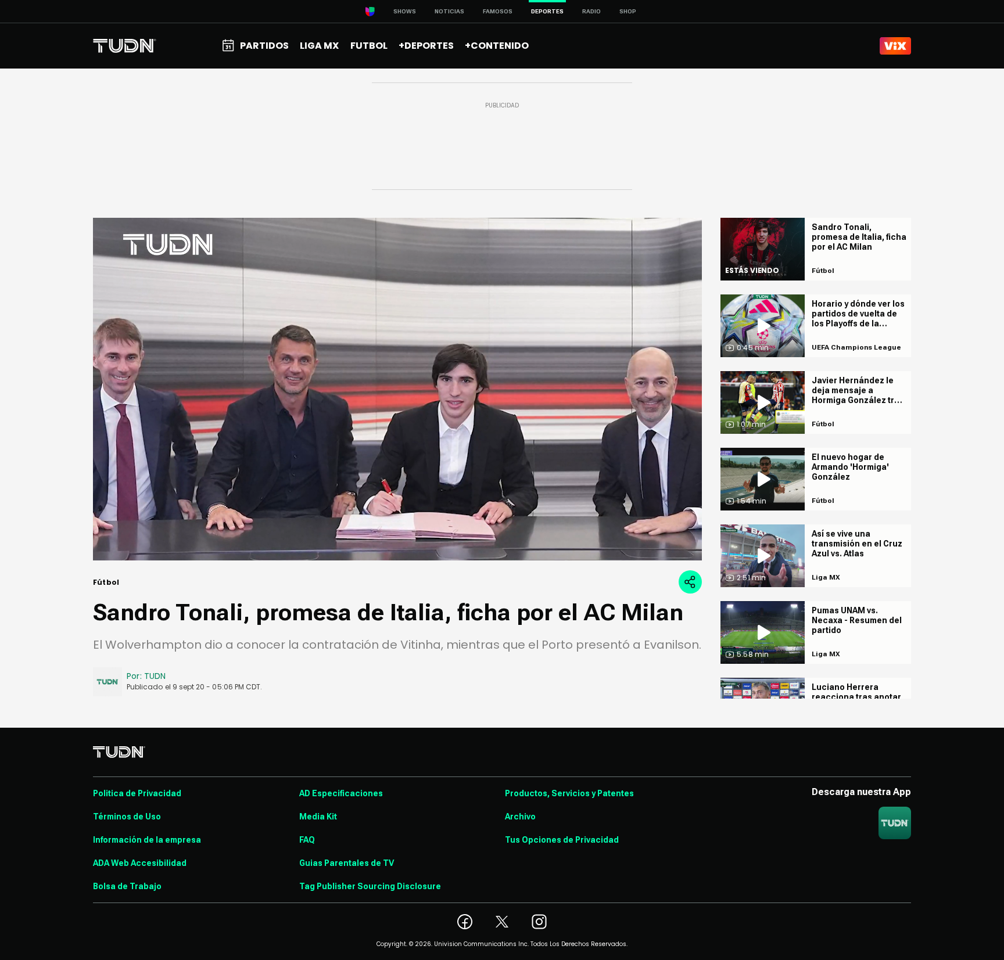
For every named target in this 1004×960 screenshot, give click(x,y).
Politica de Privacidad (137, 793)
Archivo (520, 816)
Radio (591, 11)
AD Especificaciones (341, 793)
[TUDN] (124, 46)
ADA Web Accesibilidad (140, 863)
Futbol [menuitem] (369, 45)
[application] (397, 389)
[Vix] (895, 46)
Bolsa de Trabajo (127, 886)
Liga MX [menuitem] (319, 45)
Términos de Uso (127, 816)
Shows (404, 11)
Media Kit (318, 816)
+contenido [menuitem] (497, 45)
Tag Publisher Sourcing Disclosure (370, 886)
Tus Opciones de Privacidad (562, 839)
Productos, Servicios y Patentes (569, 793)
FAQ (307, 839)
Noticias (449, 11)
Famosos (497, 11)
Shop (627, 11)
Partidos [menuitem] (264, 45)
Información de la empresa (147, 839)
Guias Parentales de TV (346, 863)
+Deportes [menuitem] (426, 45)
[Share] (690, 582)
